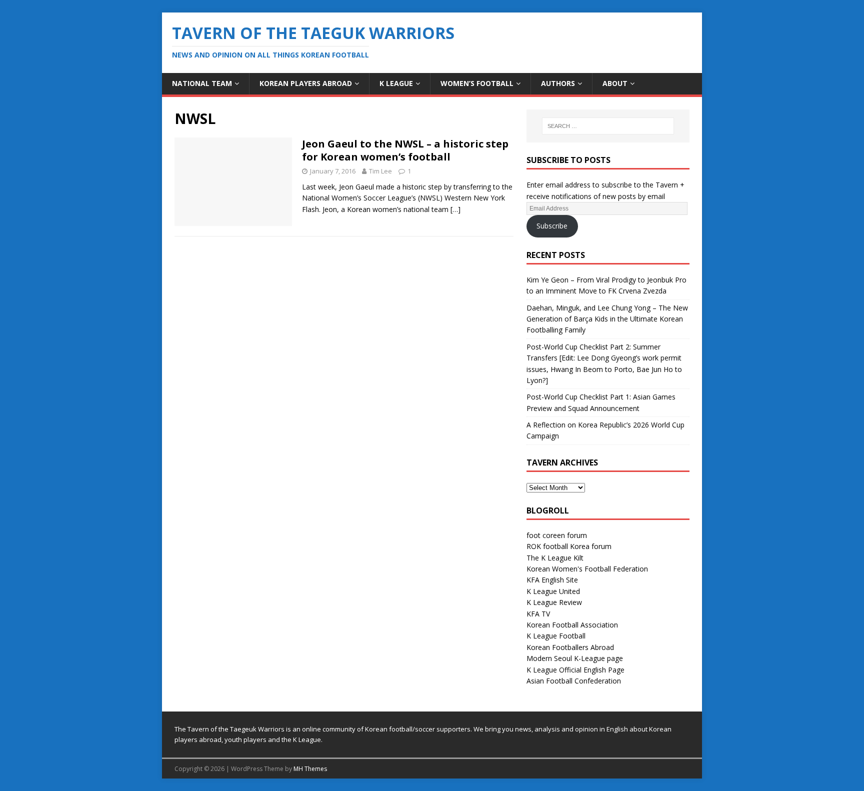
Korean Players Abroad (306, 83)
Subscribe (552, 225)
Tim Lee (380, 171)
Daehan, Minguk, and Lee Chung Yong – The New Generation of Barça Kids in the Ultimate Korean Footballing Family (607, 319)
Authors (558, 83)
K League (396, 83)
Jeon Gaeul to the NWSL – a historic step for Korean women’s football (405, 150)
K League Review (554, 602)
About (615, 83)
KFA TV (538, 613)
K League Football (556, 635)
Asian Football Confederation (573, 681)
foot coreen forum (556, 535)
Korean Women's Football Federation (587, 569)
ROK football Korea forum (569, 546)
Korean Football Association (572, 625)
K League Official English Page (575, 669)
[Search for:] (608, 126)
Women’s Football (477, 83)
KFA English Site (552, 579)
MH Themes (310, 768)
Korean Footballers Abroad (570, 647)
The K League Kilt (555, 557)
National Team (202, 83)
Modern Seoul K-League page (574, 658)
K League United (553, 591)
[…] (455, 209)
